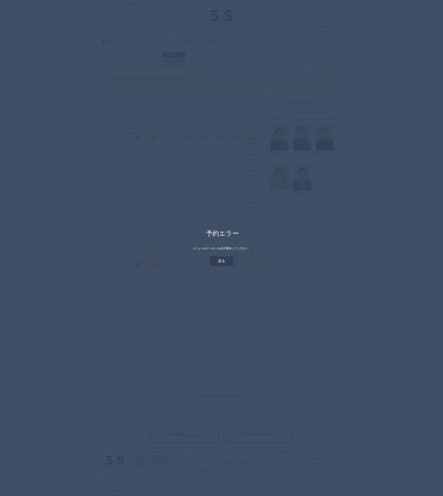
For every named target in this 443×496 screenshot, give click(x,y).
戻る (221, 261)
